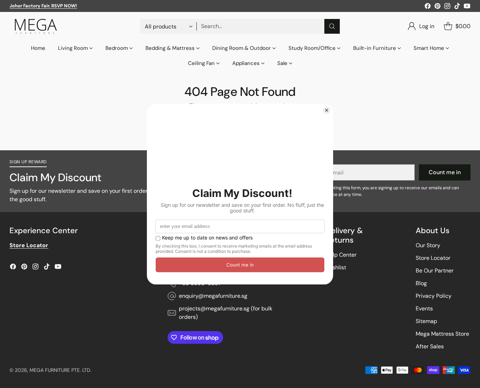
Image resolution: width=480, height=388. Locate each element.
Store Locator (433, 258)
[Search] (332, 26)
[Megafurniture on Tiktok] (457, 7)
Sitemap (426, 321)
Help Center (341, 254)
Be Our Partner (435, 270)
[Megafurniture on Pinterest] (437, 7)
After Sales (430, 346)
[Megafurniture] (35, 26)
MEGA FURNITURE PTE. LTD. (60, 370)
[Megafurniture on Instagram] (447, 7)
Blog (421, 283)
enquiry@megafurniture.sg (213, 296)
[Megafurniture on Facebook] (427, 7)
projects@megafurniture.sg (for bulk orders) (225, 313)
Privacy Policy (434, 296)
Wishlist (336, 267)
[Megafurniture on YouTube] (467, 7)
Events (424, 308)
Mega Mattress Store (442, 333)
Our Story (428, 245)
